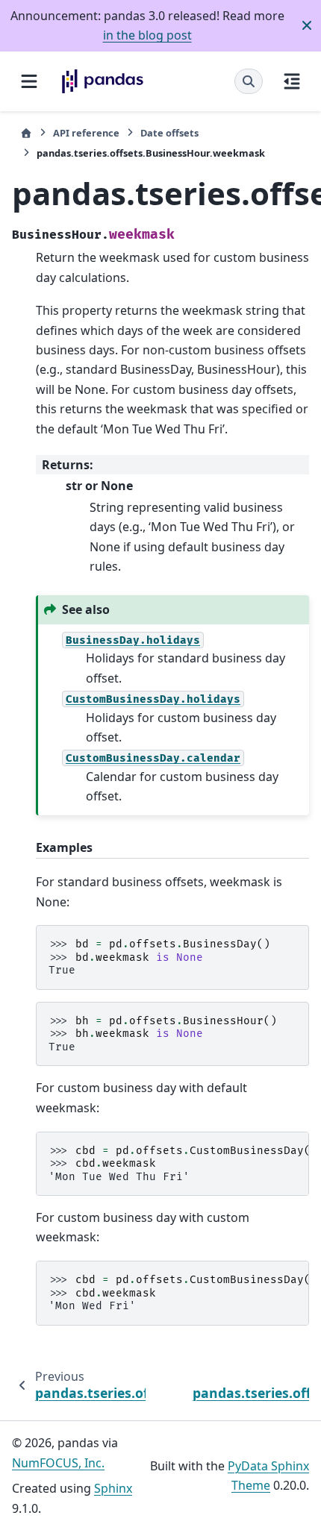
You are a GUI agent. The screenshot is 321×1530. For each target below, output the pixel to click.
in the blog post (147, 35)
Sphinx (113, 1488)
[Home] (26, 133)
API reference (86, 132)
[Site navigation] (29, 81)
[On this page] (292, 81)
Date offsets (169, 132)
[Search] (248, 81)
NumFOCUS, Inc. (58, 1463)
